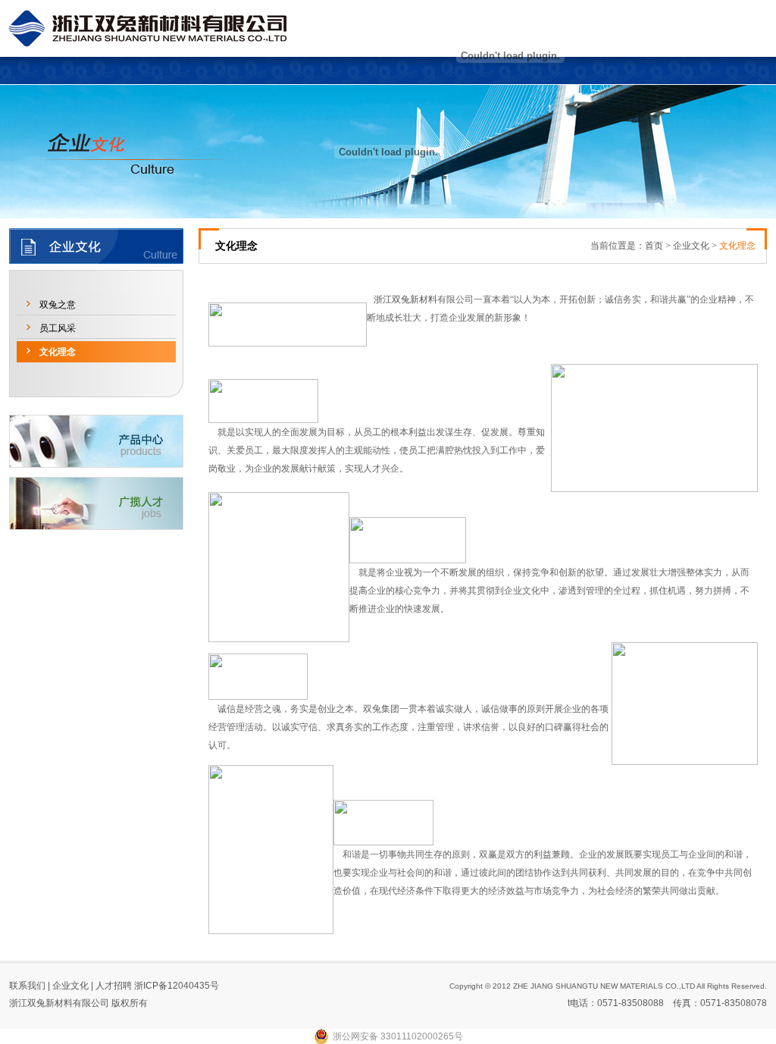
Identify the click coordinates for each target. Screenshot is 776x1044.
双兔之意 (57, 304)
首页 (654, 245)
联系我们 (27, 985)
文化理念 (57, 351)
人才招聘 (113, 985)
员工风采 (57, 328)
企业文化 (691, 245)
